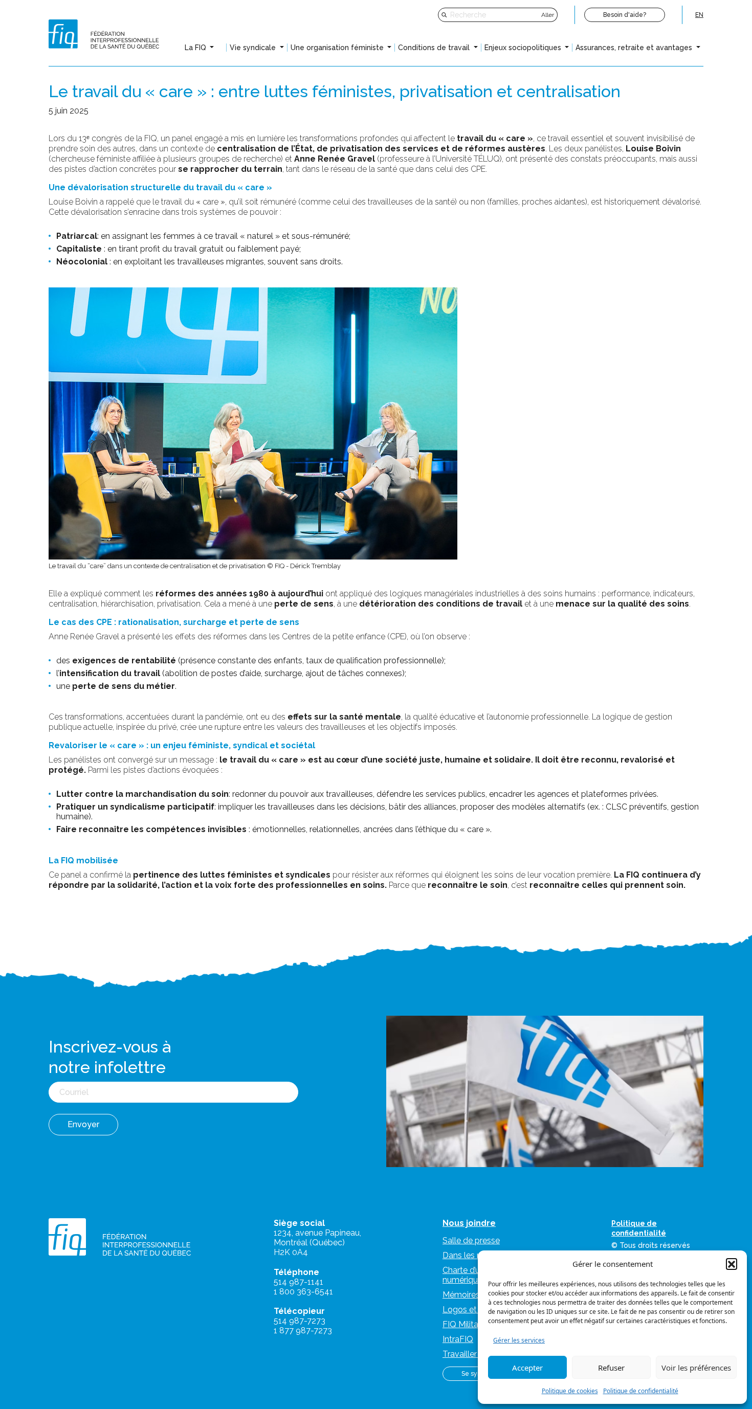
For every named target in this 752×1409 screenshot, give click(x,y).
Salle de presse (471, 1240)
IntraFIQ (458, 1339)
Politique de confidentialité (640, 1390)
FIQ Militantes (469, 1324)
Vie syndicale (254, 47)
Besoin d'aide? (624, 14)
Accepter (527, 1367)
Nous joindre (469, 1223)
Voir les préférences (696, 1367)
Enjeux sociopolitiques (523, 47)
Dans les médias (473, 1255)
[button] (731, 1264)
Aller (547, 14)
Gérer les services (519, 1340)
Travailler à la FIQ (475, 1354)
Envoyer (83, 1124)
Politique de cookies (570, 1390)
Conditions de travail (435, 47)
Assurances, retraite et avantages (635, 47)
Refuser (611, 1367)
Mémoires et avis (474, 1295)
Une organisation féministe (338, 47)
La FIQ (196, 47)
